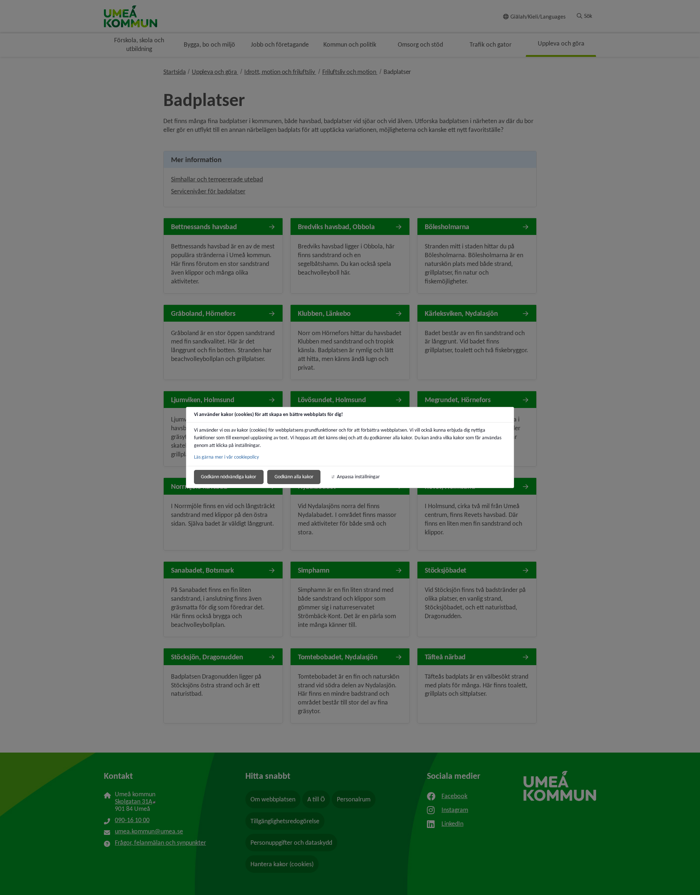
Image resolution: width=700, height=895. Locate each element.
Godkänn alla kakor (294, 477)
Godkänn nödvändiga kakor (228, 477)
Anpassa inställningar (358, 477)
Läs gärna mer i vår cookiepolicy (226, 457)
